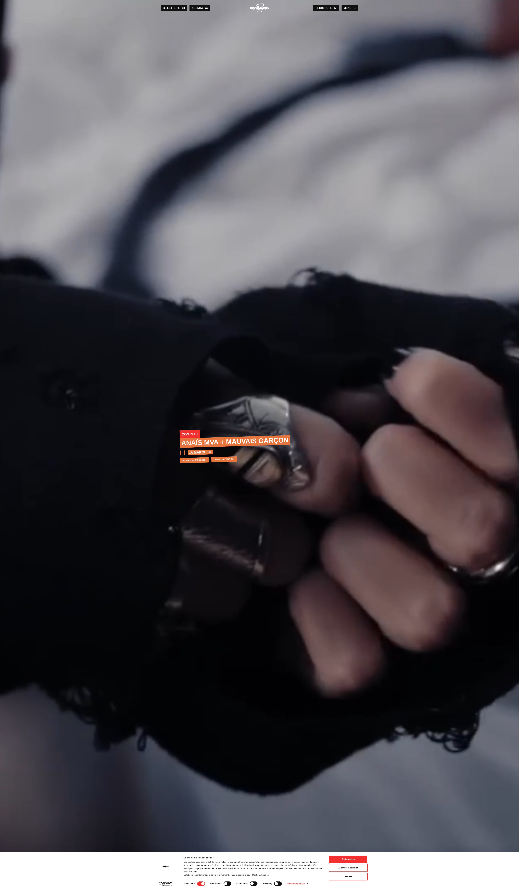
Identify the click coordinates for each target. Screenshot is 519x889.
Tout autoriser (348, 859)
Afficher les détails (296, 884)
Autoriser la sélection (348, 868)
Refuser (348, 876)
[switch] (227, 883)
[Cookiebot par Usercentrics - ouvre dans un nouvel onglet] (165, 884)
